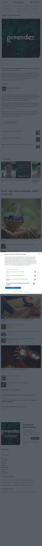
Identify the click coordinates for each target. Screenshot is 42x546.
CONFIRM (13, 287)
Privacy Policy (27, 291)
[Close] (40, 254)
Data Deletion (14, 291)
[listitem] (21, 269)
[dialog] (21, 273)
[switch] (34, 272)
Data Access (21, 291)
